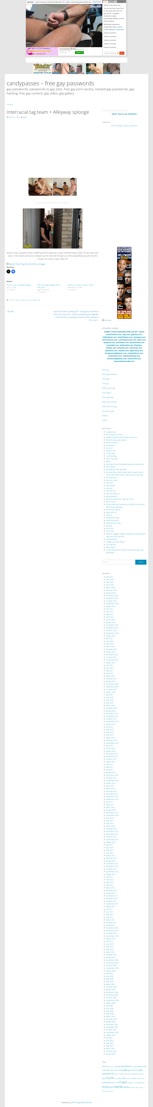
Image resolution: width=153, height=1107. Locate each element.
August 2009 (110, 971)
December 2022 (112, 625)
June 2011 (110, 912)
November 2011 (112, 898)
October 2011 (111, 901)
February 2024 (111, 590)
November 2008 (112, 995)
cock (144, 1066)
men (134, 1078)
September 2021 (112, 660)
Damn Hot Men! (112, 459)
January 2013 (111, 861)
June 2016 (110, 786)
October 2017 (111, 759)
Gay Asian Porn (111, 477)
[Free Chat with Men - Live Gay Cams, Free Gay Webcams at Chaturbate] (76, 68)
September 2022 (112, 633)
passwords (106, 1082)
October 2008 (111, 998)
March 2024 (110, 587)
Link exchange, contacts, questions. (124, 125)
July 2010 (109, 941)
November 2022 (112, 628)
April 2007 (110, 1046)
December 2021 (112, 654)
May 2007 (109, 1043)
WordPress (87, 1102)
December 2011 (112, 896)
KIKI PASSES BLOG (113, 509)
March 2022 (110, 646)
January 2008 (111, 1022)
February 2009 (111, 987)
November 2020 (112, 687)
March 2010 (110, 952)
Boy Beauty (110, 445)
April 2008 (110, 1014)
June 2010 (110, 944)
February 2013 (111, 858)
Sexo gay (105, 383)
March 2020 (110, 705)
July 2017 (109, 764)
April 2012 (110, 885)
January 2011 (111, 925)
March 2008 (110, 1016)
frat (21, 300)
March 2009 (110, 984)
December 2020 (112, 684)
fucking (120, 1070)
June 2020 (110, 697)
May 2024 (109, 582)
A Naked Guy (111, 432)
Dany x (108, 461)
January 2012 (111, 893)
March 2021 (110, 676)
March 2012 (110, 888)
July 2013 (109, 845)
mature (129, 1078)
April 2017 (110, 770)
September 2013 (112, 839)
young (104, 1091)
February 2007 (111, 1051)
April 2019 (110, 735)
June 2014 (110, 818)
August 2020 (110, 692)
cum (104, 1069)
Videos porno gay (108, 388)
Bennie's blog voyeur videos (116, 440)
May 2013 (109, 850)
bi (14, 300)
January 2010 (111, 957)
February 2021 (111, 679)
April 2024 (110, 585)
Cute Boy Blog (111, 456)
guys (104, 1078)
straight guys (140, 1083)
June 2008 (110, 1008)
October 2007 (111, 1030)
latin (119, 1078)
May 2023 (109, 614)
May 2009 (109, 979)
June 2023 (110, 611)
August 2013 (110, 842)
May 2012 (109, 882)
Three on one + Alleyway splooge (19, 285)
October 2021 (111, 657)
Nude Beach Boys (112, 518)
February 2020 (111, 708)
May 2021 (109, 670)
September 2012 (112, 871)
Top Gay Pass (111, 544)
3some (11, 300)
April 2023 (110, 617)
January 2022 (111, 652)
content (10, 105)
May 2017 (109, 767)
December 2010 (112, 928)
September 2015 (112, 799)
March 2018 (110, 748)
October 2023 (111, 601)
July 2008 (109, 1006)
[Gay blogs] (106, 320)
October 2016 (111, 778)
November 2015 (112, 796)
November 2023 (112, 598)
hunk (29, 300)
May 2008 (109, 1011)
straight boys (131, 1083)
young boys (109, 1091)
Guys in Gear (111, 501)
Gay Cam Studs (111, 480)
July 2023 (109, 609)
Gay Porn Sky (111, 491)
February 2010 (111, 955)
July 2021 (109, 665)
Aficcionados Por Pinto (114, 434)
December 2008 (112, 992)
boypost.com (111, 451)
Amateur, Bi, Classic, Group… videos (80, 285)
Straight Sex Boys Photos (115, 542)
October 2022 (111, 630)
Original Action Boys (113, 523)
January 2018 (111, 751)
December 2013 (112, 831)
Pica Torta (109, 528)
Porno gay (105, 379)
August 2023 (110, 606)
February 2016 (111, 791)
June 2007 (110, 1040)
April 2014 (110, 823)
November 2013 (112, 834)
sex (117, 1083)
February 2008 (111, 1019)
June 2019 (110, 730)
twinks (126, 1087)
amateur (111, 1066)
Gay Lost (109, 488)
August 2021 (110, 662)
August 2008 (110, 1003)
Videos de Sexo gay (109, 406)
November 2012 (112, 866)
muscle (139, 1078)
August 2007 (110, 1035)
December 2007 (112, 1024)
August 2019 (110, 724)
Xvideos (105, 415)
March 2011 (110, 920)
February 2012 (111, 890)
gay (125, 1069)
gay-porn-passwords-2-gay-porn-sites (120, 499)
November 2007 (112, 1027)
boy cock (109, 448)
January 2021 (111, 681)
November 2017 (112, 756)
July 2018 (109, 746)
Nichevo (109, 515)
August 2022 (110, 636)
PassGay (109, 526)
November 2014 (112, 813)
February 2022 (111, 649)
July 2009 (109, 973)
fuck (116, 1070)
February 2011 (111, 922)
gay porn (117, 1074)
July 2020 (109, 695)
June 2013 (110, 847)
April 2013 (110, 853)
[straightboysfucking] (53, 145)
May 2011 (109, 914)
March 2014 (110, 826)
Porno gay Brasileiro (109, 374)
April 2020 (110, 703)
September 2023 (112, 603)
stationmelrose (111, 539)
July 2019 (109, 727)
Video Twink (110, 547)
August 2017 (110, 762)
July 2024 (109, 577)
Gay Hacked (110, 485)
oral (143, 1078)
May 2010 (109, 947)
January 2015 (111, 810)
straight (34, 300)
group (25, 300)
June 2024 (110, 579)
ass (119, 1066)
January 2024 (111, 593)
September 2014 (112, 815)
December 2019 (112, 713)
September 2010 (112, 936)
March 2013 (110, 855)
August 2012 (110, 874)
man (124, 1078)
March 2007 (110, 1048)
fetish (112, 1070)
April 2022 (110, 644)
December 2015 (112, 794)
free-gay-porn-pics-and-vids (116, 469)
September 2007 (112, 1032)
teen (111, 1087)
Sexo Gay (105, 370)
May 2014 (109, 821)
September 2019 (112, 721)
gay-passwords (111, 496)
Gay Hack (109, 483)
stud (38, 300)
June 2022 (110, 641)
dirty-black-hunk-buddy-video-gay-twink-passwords (125, 464)
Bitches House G (112, 442)
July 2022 (109, 638)
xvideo (104, 420)
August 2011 (110, 906)
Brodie (10, 311)
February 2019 (111, 740)
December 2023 (112, 595)
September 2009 (112, 968)
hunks (116, 1078)
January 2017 (111, 772)
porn (113, 1082)
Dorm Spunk (110, 467)
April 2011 (110, 917)
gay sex (136, 1074)
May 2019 (109, 732)
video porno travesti (109, 402)
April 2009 (110, 981)
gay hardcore (133, 1070)
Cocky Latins (110, 453)
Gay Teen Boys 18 (112, 493)
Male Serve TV (111, 512)
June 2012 (110, 879)
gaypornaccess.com (127, 1074)
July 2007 (109, 1038)
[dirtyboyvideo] (52, 228)
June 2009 (110, 976)
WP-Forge (76, 1102)
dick (108, 1070)
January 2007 (111, 1054)
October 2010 (111, 933)
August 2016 (110, 783)
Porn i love (110, 531)
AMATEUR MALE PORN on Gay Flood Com (121, 437)
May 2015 (109, 805)
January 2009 (111, 989)
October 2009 (111, 965)
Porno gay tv (106, 393)
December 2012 (112, 863)
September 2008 (112, 1000)
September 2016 (112, 780)
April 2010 (110, 949)
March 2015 (110, 807)
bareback (126, 1066)
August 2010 (110, 939)
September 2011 (112, 904)
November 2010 (112, 930)
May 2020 (109, 700)
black (17, 300)
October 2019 (111, 719)
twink (118, 1086)
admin (24, 117)
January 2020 (111, 711)
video (137, 1087)
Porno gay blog (107, 397)
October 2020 (111, 689)
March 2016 (110, 788)
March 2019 (110, 738)
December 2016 (112, 775)
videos (141, 1087)
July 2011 (109, 909)
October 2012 (111, 869)
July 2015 (109, 802)
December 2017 (112, 754)
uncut (132, 1087)
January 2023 (111, 622)
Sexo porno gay (108, 411)
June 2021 (110, 668)
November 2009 (112, 963)
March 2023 (110, 620)
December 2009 (112, 960)
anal (115, 1066)
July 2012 (109, 877)
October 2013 (111, 837)
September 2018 (112, 743)
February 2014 (111, 829)
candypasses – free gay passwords (50, 83)
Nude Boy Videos (112, 520)
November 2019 (112, 716)
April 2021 (110, 673)
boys (139, 1066)
